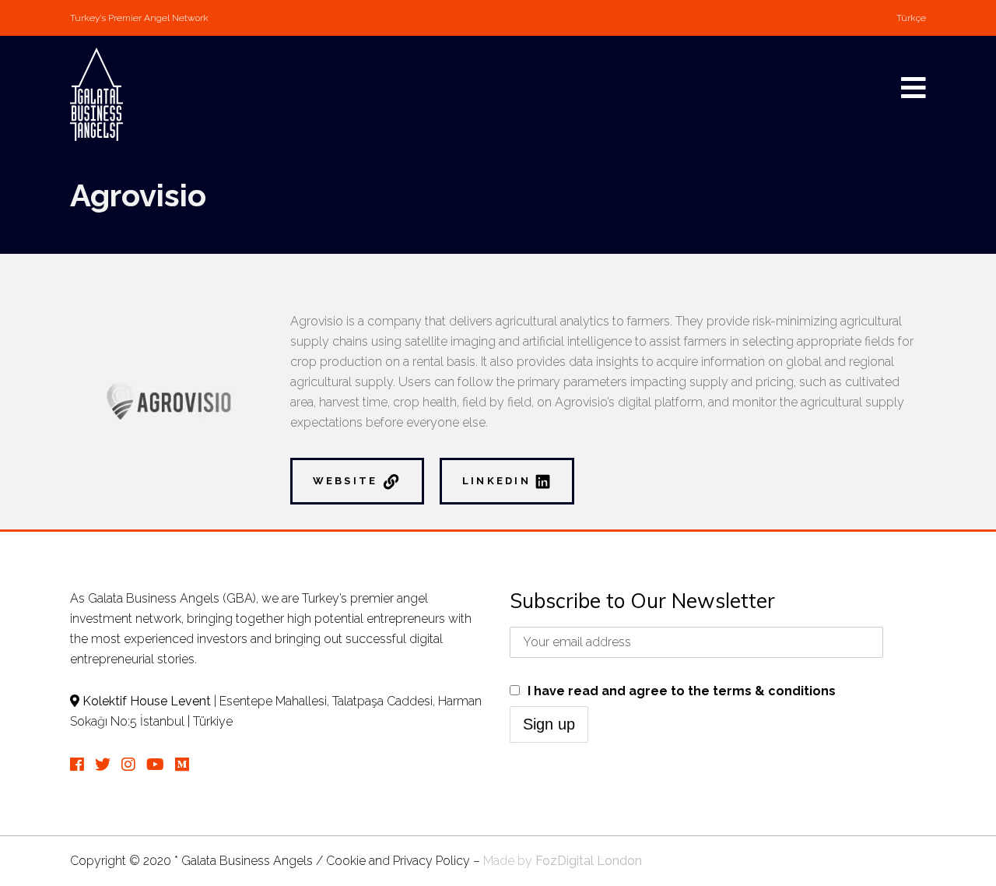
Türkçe (911, 17)
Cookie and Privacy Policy (398, 860)
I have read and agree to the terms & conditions (682, 691)
